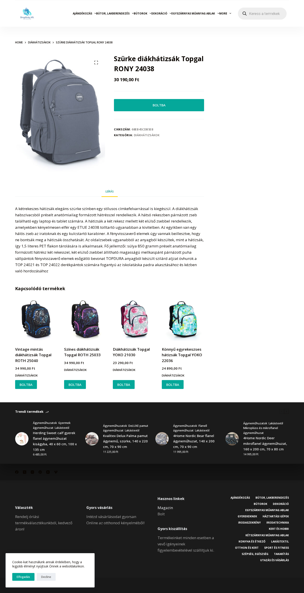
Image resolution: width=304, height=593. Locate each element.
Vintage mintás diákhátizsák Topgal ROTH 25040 (33, 355)
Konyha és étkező (252, 541)
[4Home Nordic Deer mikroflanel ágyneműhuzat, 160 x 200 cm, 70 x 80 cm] (232, 438)
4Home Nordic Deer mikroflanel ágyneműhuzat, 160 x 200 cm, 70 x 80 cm (265, 443)
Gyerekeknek (247, 516)
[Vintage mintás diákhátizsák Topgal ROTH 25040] (36, 320)
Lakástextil (62, 428)
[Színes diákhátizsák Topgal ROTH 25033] (85, 320)
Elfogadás (23, 577)
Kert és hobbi (279, 529)
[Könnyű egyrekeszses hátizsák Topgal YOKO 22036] (183, 320)
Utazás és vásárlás (274, 560)
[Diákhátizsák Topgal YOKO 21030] (134, 320)
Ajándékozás (82, 13)
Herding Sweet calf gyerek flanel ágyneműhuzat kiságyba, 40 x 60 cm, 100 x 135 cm (55, 441)
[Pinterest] (40, 472)
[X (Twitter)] (24, 472)
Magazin (165, 507)
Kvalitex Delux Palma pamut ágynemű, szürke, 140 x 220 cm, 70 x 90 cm (125, 441)
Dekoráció (159, 13)
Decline (46, 577)
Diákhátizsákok (147, 135)
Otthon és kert (247, 548)
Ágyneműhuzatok (45, 423)
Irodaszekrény (249, 522)
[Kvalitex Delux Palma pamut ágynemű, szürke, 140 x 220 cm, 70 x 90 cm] (92, 438)
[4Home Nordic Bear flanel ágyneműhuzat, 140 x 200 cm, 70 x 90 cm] (162, 438)
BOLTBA (159, 105)
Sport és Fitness (276, 548)
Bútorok (140, 13)
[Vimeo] (55, 472)
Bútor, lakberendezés (113, 13)
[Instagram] (32, 472)
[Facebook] (16, 472)
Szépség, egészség (255, 554)
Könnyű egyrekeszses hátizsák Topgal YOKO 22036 (182, 355)
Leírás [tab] (109, 191)
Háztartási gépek (276, 516)
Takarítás (281, 554)
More (223, 13)
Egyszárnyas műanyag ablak (193, 13)
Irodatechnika (277, 522)
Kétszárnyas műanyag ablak (267, 535)
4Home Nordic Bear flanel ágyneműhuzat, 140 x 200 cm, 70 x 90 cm (194, 441)
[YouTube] (48, 472)
